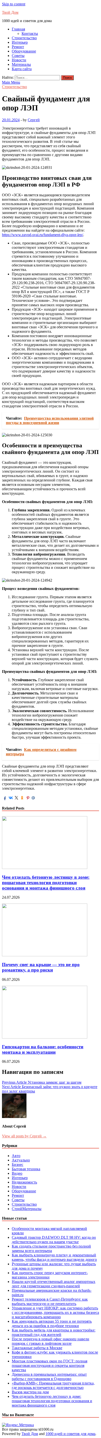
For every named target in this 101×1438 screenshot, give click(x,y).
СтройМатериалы (26, 1209)
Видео (17, 1173)
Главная (18, 29)
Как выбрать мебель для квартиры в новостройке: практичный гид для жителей (53, 1332)
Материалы (21, 64)
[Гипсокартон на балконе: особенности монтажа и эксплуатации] (44, 1037)
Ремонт (18, 47)
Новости (19, 60)
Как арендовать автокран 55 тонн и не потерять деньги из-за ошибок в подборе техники (52, 1323)
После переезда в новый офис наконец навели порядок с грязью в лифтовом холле (50, 1341)
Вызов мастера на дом (30, 1392)
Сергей (34, 120)
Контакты (30, 33)
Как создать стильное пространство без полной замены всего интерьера (51, 1248)
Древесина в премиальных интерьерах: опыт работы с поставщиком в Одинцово (49, 1376)
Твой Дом (10, 12)
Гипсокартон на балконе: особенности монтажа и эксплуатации (42, 1049)
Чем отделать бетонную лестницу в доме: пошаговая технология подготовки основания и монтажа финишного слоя (45, 883)
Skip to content (13, 4)
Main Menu (11, 82)
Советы (18, 55)
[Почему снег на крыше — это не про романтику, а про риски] (44, 955)
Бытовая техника (26, 1169)
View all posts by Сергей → (24, 1136)
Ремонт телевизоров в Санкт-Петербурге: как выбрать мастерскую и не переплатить (50, 1301)
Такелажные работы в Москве (37, 1348)
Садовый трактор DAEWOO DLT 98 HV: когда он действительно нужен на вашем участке (54, 1239)
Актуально (21, 1160)
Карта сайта (22, 69)
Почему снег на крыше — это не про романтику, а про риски (41, 967)
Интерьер (20, 42)
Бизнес (17, 1164)
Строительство (24, 38)
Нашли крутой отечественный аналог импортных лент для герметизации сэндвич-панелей (53, 1283)
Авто (16, 1156)
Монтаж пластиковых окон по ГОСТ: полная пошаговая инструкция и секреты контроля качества (49, 1365)
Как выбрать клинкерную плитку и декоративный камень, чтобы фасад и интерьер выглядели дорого (54, 1257)
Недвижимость (24, 1182)
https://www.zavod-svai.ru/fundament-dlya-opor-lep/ (42, 235)
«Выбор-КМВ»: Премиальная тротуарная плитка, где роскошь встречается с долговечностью (53, 1385)
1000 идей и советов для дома (70, 1434)
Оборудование (24, 51)
